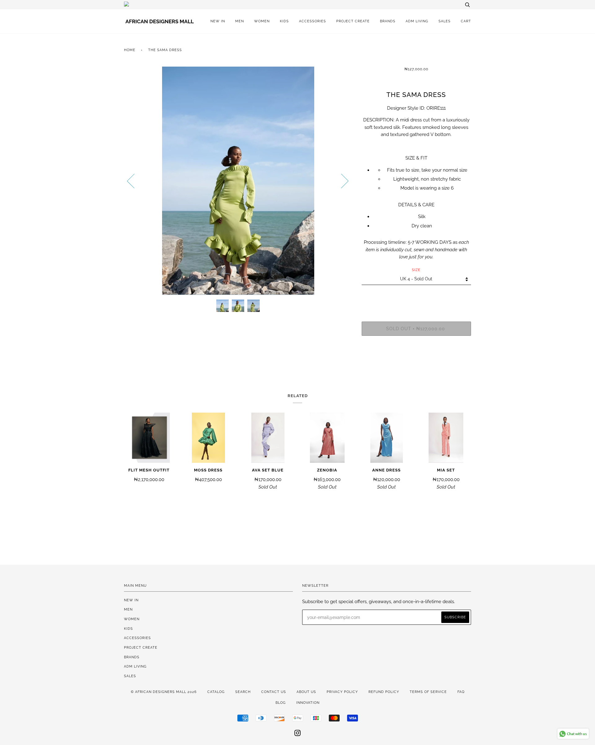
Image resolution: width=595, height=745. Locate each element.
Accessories (312, 21)
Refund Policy (383, 692)
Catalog (216, 692)
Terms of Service (428, 692)
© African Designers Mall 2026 (164, 692)
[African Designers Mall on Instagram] (297, 734)
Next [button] (341, 180)
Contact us (273, 692)
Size (416, 270)
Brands (387, 21)
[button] (416, 146)
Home (129, 50)
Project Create (353, 21)
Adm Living (417, 21)
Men (239, 21)
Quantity (416, 296)
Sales (445, 21)
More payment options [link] (416, 361)
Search (243, 692)
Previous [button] (134, 180)
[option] (238, 181)
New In (217, 21)
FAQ (461, 692)
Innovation (308, 702)
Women (262, 21)
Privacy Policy (342, 692)
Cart (466, 21)
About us (306, 692)
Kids (284, 21)
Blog (280, 702)
